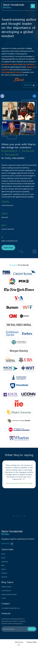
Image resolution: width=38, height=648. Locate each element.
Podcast (4, 573)
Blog (2, 565)
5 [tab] (24, 516)
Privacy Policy (32, 642)
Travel (3, 598)
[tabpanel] (19, 474)
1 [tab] (13, 516)
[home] (13, 6)
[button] (33, 6)
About (3, 558)
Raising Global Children (9, 594)
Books (3, 569)
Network (4, 577)
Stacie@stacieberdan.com (10, 608)
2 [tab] (16, 516)
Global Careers (6, 586)
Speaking (4, 561)
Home (3, 554)
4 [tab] (22, 516)
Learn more (8, 247)
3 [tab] (19, 516)
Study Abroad (6, 590)
